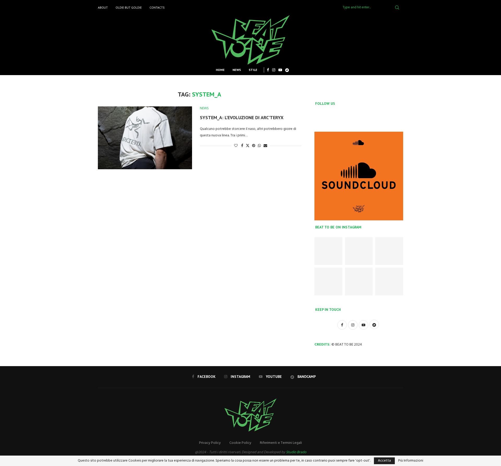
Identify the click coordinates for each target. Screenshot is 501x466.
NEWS (236, 70)
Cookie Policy (240, 443)
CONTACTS (157, 7)
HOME (220, 70)
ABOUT (103, 7)
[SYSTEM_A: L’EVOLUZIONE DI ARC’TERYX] (145, 137)
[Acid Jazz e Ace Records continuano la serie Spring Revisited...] (359, 281)
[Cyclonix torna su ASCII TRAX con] (328, 251)
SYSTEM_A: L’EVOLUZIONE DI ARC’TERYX (241, 117)
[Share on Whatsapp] (259, 146)
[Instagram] (274, 70)
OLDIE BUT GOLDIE (129, 7)
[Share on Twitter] (247, 146)
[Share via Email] (265, 146)
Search (397, 8)
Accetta (384, 461)
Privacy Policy (210, 443)
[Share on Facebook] (242, 146)
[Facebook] (268, 70)
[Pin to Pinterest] (253, 146)
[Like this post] (236, 146)
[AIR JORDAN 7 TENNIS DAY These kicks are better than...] (359, 251)
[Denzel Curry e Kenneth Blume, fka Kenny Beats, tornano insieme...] (389, 281)
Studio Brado (296, 452)
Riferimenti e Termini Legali (281, 443)
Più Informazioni (410, 461)
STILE (253, 70)
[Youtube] (280, 70)
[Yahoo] (287, 70)
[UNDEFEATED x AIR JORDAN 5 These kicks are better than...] (328, 281)
